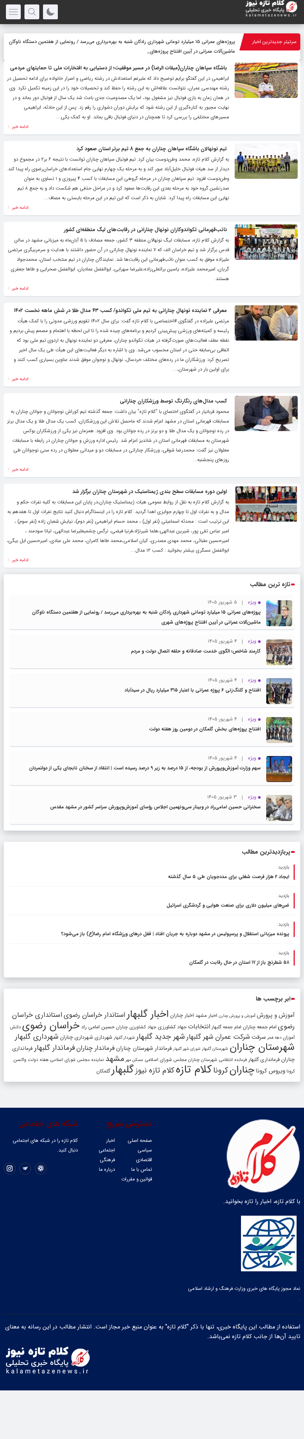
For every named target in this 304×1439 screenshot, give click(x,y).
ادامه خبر (20, 126)
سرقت (258, 1037)
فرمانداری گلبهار (264, 1060)
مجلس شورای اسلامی (165, 1060)
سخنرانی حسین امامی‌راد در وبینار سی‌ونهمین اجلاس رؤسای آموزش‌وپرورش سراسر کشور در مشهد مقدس (155, 807)
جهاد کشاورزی (172, 1027)
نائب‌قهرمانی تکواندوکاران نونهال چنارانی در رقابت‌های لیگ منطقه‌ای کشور (145, 230)
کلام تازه (194, 1069)
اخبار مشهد (206, 1015)
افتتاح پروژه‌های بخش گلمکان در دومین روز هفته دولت (205, 729)
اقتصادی (144, 1160)
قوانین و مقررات (136, 1179)
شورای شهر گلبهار (187, 1049)
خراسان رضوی (51, 1026)
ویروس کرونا (270, 1070)
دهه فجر (274, 1037)
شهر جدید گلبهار (160, 1037)
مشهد (114, 1058)
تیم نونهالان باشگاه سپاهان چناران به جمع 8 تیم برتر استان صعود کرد (151, 149)
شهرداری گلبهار (37, 1036)
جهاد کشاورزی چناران (136, 1027)
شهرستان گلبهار (215, 1048)
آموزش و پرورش (276, 1015)
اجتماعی (107, 1150)
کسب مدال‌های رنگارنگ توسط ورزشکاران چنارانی (173, 401)
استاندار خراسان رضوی (94, 1015)
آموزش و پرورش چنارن (237, 1016)
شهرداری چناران (76, 1037)
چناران (241, 1070)
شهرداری (103, 1037)
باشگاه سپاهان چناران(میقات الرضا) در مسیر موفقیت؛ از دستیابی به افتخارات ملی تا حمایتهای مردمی (118, 68)
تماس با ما (141, 1169)
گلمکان (103, 1071)
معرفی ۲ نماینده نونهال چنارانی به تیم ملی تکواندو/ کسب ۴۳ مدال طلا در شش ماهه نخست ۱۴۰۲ (120, 310)
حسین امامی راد (98, 1027)
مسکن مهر (134, 1060)
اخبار (110, 1140)
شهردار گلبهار (124, 1037)
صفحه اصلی (140, 1140)
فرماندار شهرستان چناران (144, 1048)
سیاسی (145, 1150)
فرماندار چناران (95, 1048)
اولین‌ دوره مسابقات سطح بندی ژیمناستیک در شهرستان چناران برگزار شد (149, 491)
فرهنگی (107, 1160)
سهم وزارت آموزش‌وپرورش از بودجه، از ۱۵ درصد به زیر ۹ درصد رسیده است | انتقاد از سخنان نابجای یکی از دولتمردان (145, 768)
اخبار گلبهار (148, 1014)
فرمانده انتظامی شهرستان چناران (217, 1059)
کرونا (220, 1070)
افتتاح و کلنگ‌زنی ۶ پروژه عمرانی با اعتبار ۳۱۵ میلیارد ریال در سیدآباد (193, 690)
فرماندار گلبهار (54, 1048)
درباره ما (107, 1169)
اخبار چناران (182, 1015)
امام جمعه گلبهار (226, 1027)
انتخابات (199, 1027)
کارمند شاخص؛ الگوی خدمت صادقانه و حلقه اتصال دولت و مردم (196, 651)
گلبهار (123, 1070)
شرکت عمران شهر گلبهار (218, 1037)
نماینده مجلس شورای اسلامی (77, 1059)
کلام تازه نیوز (154, 1071)
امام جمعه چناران (260, 1027)
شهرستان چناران (262, 1047)
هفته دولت (38, 1059)
